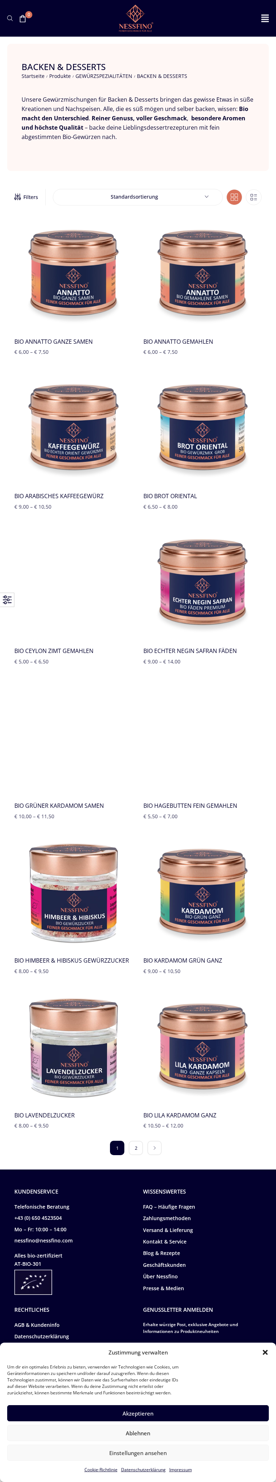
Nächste (154, 1148)
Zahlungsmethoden (167, 1218)
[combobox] (138, 197)
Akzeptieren (138, 1413)
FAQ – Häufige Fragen (169, 1206)
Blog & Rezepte (161, 1253)
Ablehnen (138, 1433)
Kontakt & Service (165, 1241)
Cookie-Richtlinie (101, 1470)
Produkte (60, 76)
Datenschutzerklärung (143, 1470)
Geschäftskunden (164, 1264)
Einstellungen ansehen (138, 1452)
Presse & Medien (163, 1288)
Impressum (180, 1470)
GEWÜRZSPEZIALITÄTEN (103, 76)
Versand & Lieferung (168, 1230)
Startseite (33, 76)
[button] (265, 1352)
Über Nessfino (160, 1276)
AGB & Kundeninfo (37, 1324)
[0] (22, 18)
